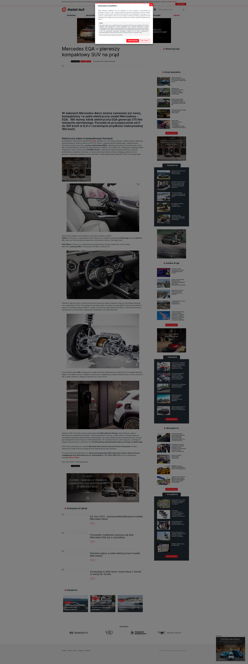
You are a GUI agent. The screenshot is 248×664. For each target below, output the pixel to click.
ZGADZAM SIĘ (133, 41)
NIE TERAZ (145, 41)
